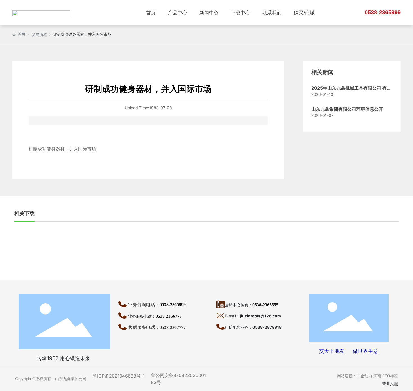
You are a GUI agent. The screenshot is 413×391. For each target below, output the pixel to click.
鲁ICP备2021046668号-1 (119, 376)
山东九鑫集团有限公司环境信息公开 (347, 109)
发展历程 (39, 34)
